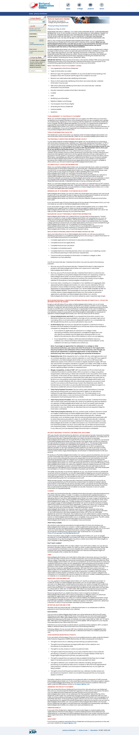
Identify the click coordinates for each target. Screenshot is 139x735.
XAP (109, 730)
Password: (33, 36)
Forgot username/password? (37, 43)
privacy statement (40, 14)
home (31, 14)
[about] (101, 5)
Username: (33, 33)
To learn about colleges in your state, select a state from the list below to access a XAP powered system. (38, 63)
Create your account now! (37, 52)
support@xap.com (82, 684)
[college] (79, 5)
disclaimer (94, 730)
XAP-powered (35, 29)
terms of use (83, 730)
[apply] (68, 5)
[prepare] (90, 5)
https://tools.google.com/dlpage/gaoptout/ (63, 533)
